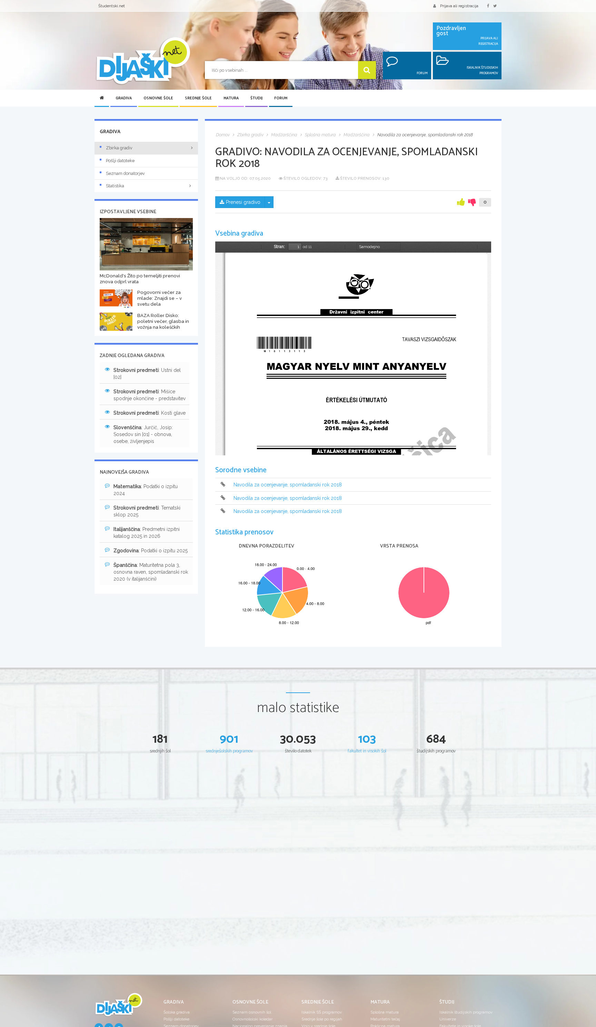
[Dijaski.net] (143, 61)
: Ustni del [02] (147, 373)
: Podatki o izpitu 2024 (145, 490)
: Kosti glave (149, 413)
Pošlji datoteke (120, 160)
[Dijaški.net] (119, 1007)
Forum (280, 98)
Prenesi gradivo (243, 202)
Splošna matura (384, 1012)
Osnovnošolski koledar (252, 1019)
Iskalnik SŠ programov (321, 1012)
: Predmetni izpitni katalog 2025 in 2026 (146, 532)
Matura (231, 98)
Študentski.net (111, 5)
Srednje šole (198, 98)
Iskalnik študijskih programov (466, 1012)
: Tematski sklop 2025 (146, 511)
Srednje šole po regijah (321, 1019)
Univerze (447, 1019)
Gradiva (124, 98)
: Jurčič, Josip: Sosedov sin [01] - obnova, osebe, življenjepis (143, 434)
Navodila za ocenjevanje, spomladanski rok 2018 (288, 485)
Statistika (115, 185)
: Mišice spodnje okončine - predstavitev (149, 395)
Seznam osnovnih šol (251, 1012)
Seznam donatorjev (125, 173)
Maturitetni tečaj (385, 1019)
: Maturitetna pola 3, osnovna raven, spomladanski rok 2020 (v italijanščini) (150, 572)
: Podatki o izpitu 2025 (150, 550)
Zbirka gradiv (119, 147)
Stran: (279, 246)
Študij (256, 98)
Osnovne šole (158, 98)
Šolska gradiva (176, 1012)
